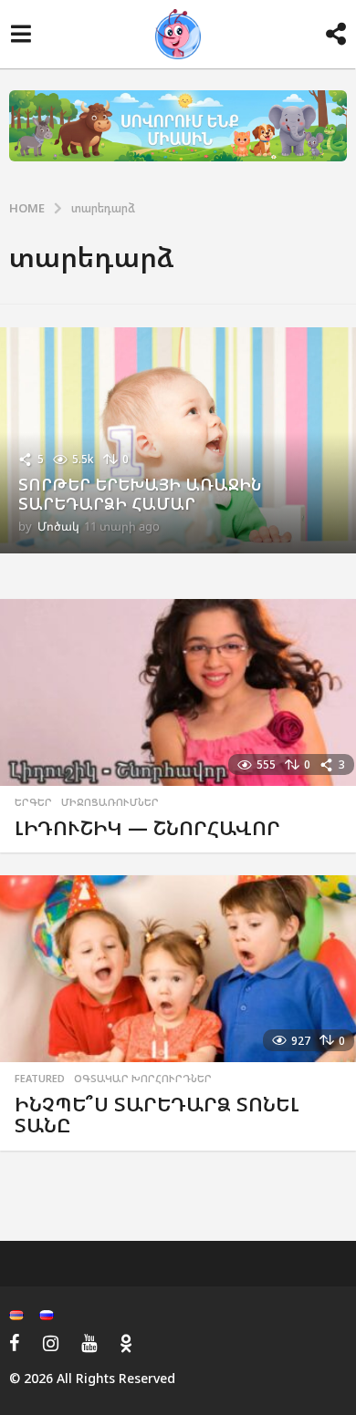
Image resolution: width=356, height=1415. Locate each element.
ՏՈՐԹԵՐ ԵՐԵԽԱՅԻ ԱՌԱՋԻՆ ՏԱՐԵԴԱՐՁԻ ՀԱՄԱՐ (139, 494)
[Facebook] (14, 1343)
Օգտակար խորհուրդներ (143, 1078)
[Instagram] (50, 1343)
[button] (20, 34)
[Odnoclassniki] (126, 1343)
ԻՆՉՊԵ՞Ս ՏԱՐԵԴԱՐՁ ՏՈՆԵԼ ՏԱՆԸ (157, 1114)
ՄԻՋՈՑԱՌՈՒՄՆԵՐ (110, 802)
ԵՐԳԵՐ (33, 802)
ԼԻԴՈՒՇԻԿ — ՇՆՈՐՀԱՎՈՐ (147, 827)
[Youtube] (89, 1343)
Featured (40, 1078)
